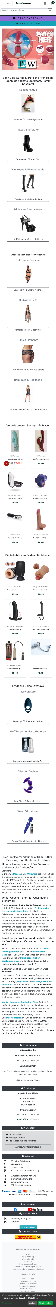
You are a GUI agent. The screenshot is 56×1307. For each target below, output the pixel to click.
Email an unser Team (29, 1080)
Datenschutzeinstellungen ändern (28, 1267)
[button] (6, 49)
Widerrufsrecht (28, 1259)
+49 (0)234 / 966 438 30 (28, 1055)
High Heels (22, 981)
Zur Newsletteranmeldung (28, 1147)
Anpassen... (7, 1303)
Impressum (28, 1262)
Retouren (15, 1221)
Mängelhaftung (28, 1257)
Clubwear (32, 874)
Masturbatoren (14, 1017)
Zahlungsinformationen (28, 1286)
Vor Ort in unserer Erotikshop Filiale (20, 1002)
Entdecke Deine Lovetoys (28, 685)
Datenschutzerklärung (28, 1264)
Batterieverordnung (28, 1291)
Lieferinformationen (28, 1281)
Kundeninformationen (28, 1289)
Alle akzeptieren (45, 1303)
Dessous (17, 874)
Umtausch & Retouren (28, 1284)
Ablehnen (32, 1303)
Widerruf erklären (28, 1227)
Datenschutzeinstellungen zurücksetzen (28, 1269)
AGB (28, 1254)
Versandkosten (28, 1279)
